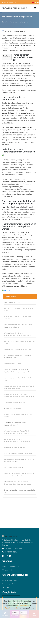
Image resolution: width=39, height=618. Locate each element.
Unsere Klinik (7, 570)
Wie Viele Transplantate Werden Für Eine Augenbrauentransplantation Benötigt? (17, 432)
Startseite (5, 22)
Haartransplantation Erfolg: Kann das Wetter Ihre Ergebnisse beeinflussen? (20, 387)
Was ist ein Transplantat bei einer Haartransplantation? (15, 424)
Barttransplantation (9, 584)
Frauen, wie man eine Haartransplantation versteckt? (17, 318)
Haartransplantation (9, 580)
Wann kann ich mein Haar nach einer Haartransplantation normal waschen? (16, 371)
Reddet (24, 613)
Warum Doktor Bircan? (10, 566)
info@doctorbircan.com (13, 548)
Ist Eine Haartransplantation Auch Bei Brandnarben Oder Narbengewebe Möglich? (18, 483)
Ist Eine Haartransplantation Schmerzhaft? (18, 349)
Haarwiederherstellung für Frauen (15, 447)
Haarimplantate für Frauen (12, 363)
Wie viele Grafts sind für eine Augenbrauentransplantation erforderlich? (17, 334)
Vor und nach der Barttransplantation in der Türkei (18, 379)
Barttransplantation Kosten (12, 408)
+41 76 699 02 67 (10, 2)
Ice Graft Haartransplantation (13, 467)
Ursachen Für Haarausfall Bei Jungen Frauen (18, 453)
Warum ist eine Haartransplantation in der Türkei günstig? (19, 342)
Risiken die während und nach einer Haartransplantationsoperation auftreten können (19, 395)
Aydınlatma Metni (11, 608)
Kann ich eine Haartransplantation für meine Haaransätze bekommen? (18, 326)
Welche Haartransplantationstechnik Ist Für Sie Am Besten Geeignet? (19, 460)
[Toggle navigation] (35, 8)
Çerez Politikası (23, 606)
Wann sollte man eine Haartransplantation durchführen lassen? (17, 357)
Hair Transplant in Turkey (12, 302)
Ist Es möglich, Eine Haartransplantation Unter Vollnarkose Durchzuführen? (19, 475)
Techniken (6, 587)
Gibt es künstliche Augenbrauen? (14, 402)
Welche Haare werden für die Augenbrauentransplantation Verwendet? (17, 440)
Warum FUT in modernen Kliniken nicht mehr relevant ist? (18, 309)
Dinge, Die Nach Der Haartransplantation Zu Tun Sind (20, 491)
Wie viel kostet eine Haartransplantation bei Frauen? (18, 416)
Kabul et (15, 613)
